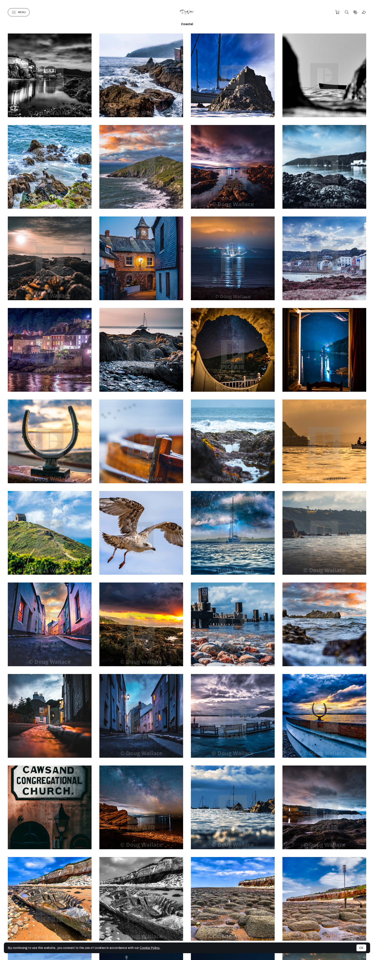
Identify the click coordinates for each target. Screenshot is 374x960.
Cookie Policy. (150, 947)
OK (361, 947)
